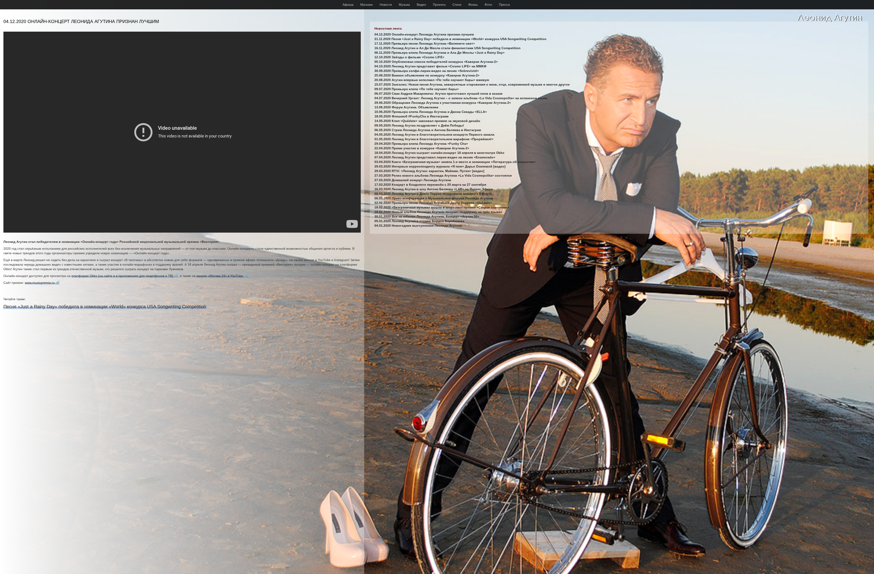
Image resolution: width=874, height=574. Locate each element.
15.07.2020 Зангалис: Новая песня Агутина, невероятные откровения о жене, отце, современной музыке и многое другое (472, 84)
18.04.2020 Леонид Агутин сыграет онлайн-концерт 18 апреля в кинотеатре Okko (439, 153)
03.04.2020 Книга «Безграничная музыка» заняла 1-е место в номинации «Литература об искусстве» (455, 162)
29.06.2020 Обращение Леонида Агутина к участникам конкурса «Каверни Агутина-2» (442, 102)
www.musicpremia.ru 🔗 (42, 282)
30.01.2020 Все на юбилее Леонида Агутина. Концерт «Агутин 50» (426, 216)
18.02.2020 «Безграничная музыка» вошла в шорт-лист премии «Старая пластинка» (441, 207)
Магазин (366, 4)
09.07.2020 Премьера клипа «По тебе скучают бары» (416, 89)
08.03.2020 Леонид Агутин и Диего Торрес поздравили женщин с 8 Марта (433, 194)
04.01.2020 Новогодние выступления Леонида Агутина (418, 225)
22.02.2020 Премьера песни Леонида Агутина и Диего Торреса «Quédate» (433, 203)
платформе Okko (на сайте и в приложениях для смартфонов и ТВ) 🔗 (124, 276)
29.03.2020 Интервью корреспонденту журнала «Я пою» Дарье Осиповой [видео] (440, 166)
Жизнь (473, 4)
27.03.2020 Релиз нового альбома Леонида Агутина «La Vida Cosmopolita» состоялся (443, 175)
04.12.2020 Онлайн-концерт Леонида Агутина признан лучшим (424, 34)
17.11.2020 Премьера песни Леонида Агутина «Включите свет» (424, 43)
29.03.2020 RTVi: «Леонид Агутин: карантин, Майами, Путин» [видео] (429, 171)
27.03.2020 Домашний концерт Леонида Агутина (412, 180)
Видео (421, 4)
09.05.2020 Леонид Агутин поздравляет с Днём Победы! (419, 125)
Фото (488, 4)
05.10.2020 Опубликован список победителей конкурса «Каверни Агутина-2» (436, 61)
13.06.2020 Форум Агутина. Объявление (406, 107)
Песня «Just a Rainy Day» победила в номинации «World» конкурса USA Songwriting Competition (104, 306)
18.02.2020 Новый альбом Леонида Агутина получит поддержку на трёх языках (438, 212)
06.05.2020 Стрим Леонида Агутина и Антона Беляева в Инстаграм (427, 130)
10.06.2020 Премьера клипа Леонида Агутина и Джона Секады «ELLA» (430, 112)
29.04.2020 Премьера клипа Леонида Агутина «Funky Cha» (421, 143)
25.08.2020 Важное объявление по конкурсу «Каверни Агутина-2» (427, 75)
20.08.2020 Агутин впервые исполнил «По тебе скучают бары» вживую (431, 80)
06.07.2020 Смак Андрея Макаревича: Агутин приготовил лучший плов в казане (438, 93)
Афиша (348, 4)
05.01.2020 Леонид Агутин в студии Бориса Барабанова (419, 221)
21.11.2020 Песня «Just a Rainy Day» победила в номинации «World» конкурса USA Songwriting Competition (460, 39)
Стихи (456, 4)
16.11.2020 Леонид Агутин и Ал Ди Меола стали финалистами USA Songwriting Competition (447, 48)
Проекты (439, 4)
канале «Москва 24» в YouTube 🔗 (222, 276)
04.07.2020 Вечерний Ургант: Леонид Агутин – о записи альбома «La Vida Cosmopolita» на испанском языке (460, 98)
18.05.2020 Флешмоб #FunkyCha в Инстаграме (411, 116)
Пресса (504, 4)
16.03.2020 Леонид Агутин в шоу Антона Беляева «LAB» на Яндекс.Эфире (433, 189)
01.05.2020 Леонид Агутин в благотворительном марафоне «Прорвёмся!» (433, 139)
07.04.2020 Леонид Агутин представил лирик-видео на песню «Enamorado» (434, 157)
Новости (386, 4)
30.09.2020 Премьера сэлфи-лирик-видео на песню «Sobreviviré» (426, 71)
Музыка (404, 4)
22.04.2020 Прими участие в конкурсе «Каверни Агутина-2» (421, 148)
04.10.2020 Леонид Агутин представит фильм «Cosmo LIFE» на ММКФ (430, 66)
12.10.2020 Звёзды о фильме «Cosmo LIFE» (409, 57)
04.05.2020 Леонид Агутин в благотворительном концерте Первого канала (434, 134)
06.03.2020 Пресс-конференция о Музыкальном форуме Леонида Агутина (433, 198)
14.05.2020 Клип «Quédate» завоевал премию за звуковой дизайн (427, 121)
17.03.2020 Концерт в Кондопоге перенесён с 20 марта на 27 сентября (430, 184)
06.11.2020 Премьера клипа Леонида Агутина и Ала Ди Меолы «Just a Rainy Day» (439, 52)
